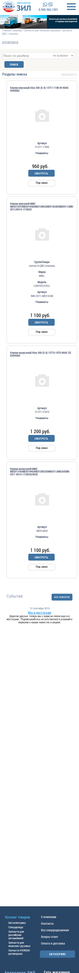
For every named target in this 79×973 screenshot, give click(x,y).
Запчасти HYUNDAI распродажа (19, 952)
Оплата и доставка (53, 943)
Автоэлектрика (17, 923)
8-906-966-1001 (48, 9)
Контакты (47, 923)
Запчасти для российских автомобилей (16, 935)
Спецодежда (15, 927)
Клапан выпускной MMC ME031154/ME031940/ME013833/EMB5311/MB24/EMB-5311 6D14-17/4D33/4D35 (40, 471)
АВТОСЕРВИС (57, 954)
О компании (48, 917)
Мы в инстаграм (39, 612)
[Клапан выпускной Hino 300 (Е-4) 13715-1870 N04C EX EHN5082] (41, 380)
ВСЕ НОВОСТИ (62, 597)
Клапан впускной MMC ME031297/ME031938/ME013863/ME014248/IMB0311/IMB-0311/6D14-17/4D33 (42, 206)
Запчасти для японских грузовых (42, 30)
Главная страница (12, 30)
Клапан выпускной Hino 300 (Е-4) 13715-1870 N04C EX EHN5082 (40, 354)
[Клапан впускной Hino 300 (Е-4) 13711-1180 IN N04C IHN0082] (41, 115)
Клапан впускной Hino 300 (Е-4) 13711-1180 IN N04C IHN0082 (39, 89)
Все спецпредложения (55, 930)
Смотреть (41, 173)
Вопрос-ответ (49, 937)
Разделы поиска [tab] (39, 74)
